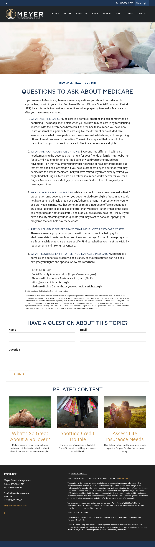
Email (83, 329)
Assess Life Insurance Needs (125, 436)
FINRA (77, 520)
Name (12, 329)
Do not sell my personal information (86, 508)
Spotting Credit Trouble (77, 436)
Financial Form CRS (79, 474)
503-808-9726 (126, 3)
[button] (67, 14)
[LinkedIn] (7, 3)
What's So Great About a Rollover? (30, 436)
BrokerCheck (124, 478)
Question (14, 349)
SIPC (82, 520)
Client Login (141, 3)
